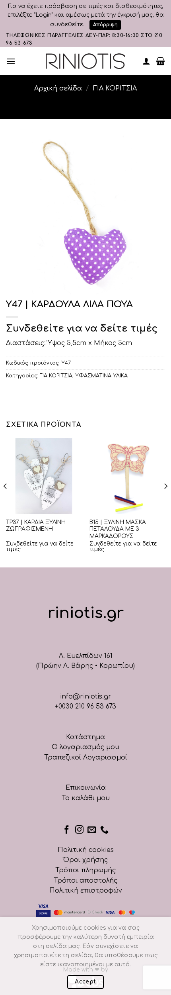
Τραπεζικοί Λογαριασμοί (85, 757)
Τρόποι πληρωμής (85, 870)
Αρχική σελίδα (58, 88)
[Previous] (6, 502)
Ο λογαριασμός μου (85, 747)
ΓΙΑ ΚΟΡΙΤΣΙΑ (115, 88)
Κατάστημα (85, 737)
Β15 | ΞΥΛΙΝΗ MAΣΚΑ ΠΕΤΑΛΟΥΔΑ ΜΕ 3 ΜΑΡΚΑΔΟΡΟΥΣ (117, 529)
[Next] (165, 502)
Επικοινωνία (86, 787)
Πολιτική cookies (86, 850)
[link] (85, 61)
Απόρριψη (105, 24)
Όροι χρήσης (85, 860)
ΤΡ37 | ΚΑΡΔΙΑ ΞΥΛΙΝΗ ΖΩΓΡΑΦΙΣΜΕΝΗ (36, 525)
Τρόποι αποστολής (85, 880)
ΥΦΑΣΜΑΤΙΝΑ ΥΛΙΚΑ (101, 376)
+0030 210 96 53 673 (85, 706)
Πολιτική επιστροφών (85, 890)
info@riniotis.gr (85, 696)
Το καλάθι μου (86, 798)
